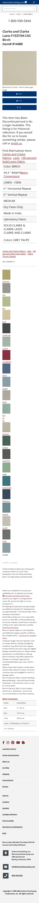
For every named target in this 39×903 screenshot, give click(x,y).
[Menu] (34, 2)
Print (20, 101)
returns (5, 795)
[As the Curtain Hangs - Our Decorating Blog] (23, 743)
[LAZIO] (19, 68)
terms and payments (10, 755)
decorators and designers (12, 827)
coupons (5, 802)
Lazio (16, 158)
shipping (5, 774)
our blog (5, 768)
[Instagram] (7, 743)
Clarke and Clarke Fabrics (14, 251)
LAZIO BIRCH (28, 14)
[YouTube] (18, 743)
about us (6, 761)
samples (5, 808)
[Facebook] (3, 743)
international (7, 780)
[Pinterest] (12, 743)
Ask (20, 107)
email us (16, 143)
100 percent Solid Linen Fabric (19, 159)
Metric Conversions (16, 174)
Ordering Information (10, 628)
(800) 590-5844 (17, 875)
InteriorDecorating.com (13, 2)
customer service (9, 749)
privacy (5, 786)
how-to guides (8, 821)
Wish (20, 94)
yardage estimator (9, 814)
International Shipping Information (17, 596)
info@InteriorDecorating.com (23, 867)
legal (4, 833)
